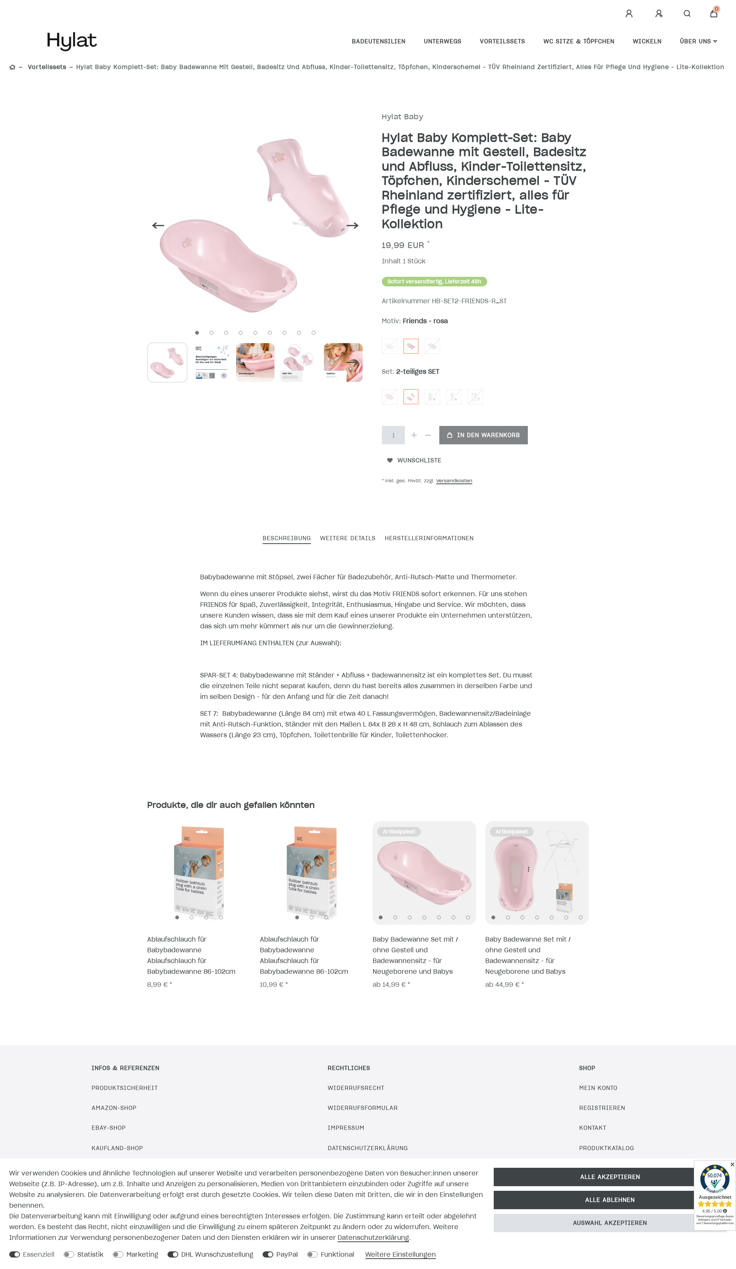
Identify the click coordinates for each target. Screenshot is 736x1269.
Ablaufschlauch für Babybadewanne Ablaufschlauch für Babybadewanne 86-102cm (191, 955)
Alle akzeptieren (610, 1177)
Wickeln (647, 41)
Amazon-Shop (114, 1108)
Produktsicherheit (125, 1088)
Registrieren (602, 1108)
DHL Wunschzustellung (217, 1254)
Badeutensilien (379, 41)
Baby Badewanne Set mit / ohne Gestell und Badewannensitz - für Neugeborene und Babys (415, 955)
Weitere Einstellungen (400, 1254)
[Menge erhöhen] (414, 435)
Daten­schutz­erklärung (373, 1237)
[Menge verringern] (428, 435)
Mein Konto (598, 1088)
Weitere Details (348, 538)
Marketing (142, 1254)
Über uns (695, 41)
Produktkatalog (606, 1148)
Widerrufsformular (363, 1108)
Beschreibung (287, 538)
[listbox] (199, 873)
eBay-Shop (109, 1127)
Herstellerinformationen (429, 538)
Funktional (337, 1254)
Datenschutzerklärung (368, 1148)
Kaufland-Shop (117, 1148)
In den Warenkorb (488, 435)
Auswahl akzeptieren (610, 1223)
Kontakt (592, 1127)
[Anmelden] (630, 13)
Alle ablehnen (610, 1200)
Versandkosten (454, 480)
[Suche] (687, 14)
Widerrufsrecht (356, 1088)
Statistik (90, 1254)
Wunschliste (420, 460)
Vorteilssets (502, 41)
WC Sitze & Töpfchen (579, 41)
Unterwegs (443, 41)
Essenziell (38, 1254)
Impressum (346, 1127)
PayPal (287, 1254)
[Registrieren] (660, 13)
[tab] (286, 538)
